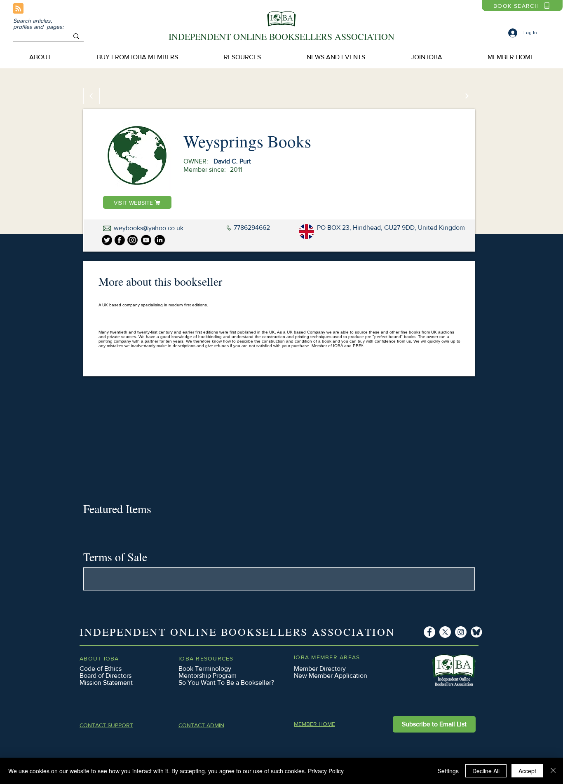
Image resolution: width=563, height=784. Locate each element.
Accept (527, 771)
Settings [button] (448, 771)
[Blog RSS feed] (18, 8)
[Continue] (467, 96)
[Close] (553, 770)
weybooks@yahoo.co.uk (148, 227)
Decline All (486, 771)
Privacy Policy (326, 771)
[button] (137, 57)
